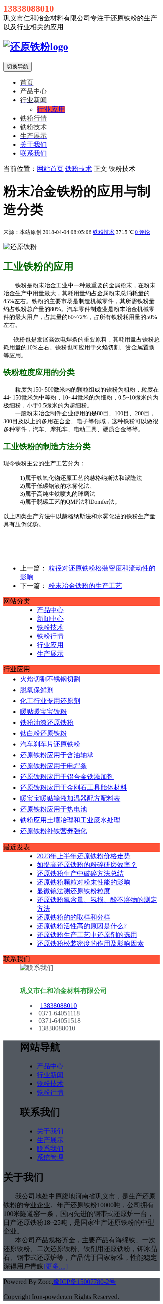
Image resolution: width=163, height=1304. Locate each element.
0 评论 (142, 232)
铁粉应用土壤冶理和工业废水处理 (70, 820)
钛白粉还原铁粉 (43, 733)
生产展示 (50, 653)
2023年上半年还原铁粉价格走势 (83, 855)
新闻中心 (50, 618)
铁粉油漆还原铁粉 (47, 722)
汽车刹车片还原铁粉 (50, 744)
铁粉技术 (78, 168)
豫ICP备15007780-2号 (84, 1281)
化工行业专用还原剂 (50, 700)
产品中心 (50, 609)
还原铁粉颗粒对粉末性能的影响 (83, 882)
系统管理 (50, 1157)
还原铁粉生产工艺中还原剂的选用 (87, 934)
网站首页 (50, 168)
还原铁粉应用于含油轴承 (57, 755)
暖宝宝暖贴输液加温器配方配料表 (70, 798)
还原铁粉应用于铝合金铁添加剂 (67, 776)
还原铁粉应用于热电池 (53, 809)
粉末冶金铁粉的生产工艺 (85, 585)
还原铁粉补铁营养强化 (53, 830)
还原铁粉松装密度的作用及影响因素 (90, 943)
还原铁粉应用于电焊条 (53, 765)
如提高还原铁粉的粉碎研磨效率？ (87, 864)
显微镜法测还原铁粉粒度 (73, 890)
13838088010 (58, 1005)
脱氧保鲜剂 (36, 689)
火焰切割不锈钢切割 (50, 679)
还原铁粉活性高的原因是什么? (82, 926)
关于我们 (33, 144)
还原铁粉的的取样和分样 (73, 917)
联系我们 (33, 153)
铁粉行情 (50, 636)
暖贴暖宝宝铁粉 (43, 711)
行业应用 (50, 644)
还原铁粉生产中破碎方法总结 (80, 873)
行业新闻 (50, 1074)
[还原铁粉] (35, 46)
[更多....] (55, 1266)
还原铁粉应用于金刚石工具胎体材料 (73, 787)
